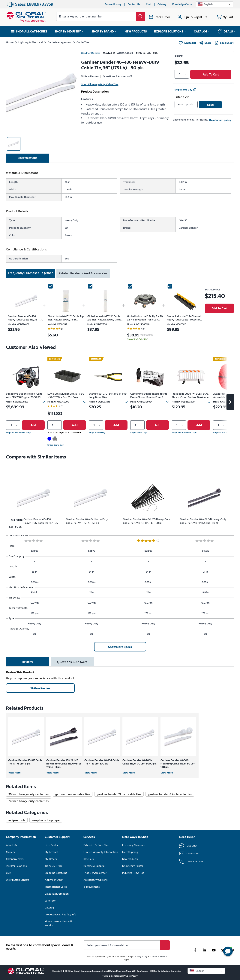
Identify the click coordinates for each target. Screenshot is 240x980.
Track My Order (53, 866)
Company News (14, 859)
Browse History (113, 4)
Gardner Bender (90, 53)
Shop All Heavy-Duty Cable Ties (99, 84)
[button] (214, 4)
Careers (10, 852)
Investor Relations (16, 866)
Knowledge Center (182, 4)
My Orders (51, 859)
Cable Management (60, 42)
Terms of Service (159, 956)
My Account (51, 852)
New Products (130, 859)
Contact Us (134, 4)
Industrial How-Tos (133, 873)
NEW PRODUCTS (136, 31)
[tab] (27, 158)
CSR (8, 873)
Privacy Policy (141, 956)
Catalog (162, 4)
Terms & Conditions (112, 976)
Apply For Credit (54, 880)
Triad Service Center (94, 873)
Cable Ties (82, 42)
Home (10, 42)
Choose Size (149, 377)
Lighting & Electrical (30, 42)
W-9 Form (50, 901)
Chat (148, 4)
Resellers (88, 859)
